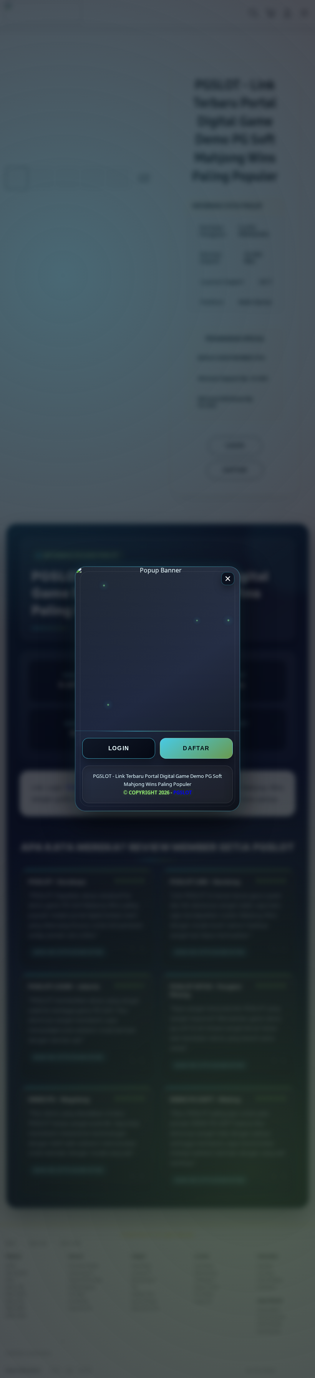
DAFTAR (196, 748)
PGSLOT (182, 792)
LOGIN (118, 748)
